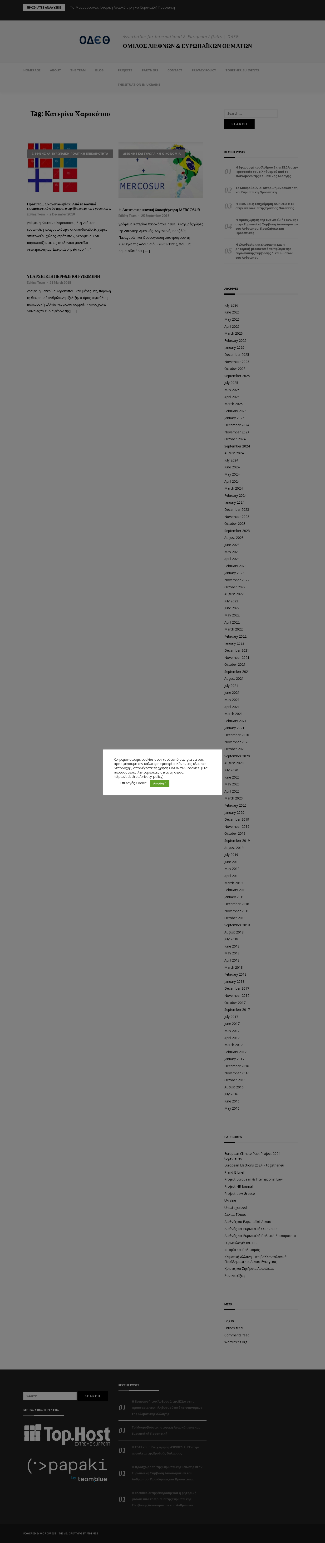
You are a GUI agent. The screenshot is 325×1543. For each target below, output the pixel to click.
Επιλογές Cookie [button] (133, 782)
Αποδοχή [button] (160, 783)
